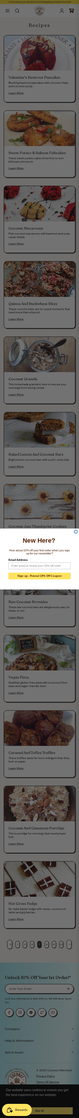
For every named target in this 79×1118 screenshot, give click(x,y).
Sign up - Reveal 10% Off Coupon (39, 575)
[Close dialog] (76, 531)
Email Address (18, 559)
